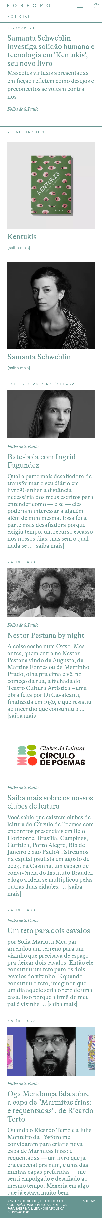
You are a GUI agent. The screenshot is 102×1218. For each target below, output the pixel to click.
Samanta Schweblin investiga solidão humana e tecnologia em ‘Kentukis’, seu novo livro (50, 51)
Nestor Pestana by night (45, 635)
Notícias (19, 16)
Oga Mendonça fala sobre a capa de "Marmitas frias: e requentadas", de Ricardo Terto (50, 1106)
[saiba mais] (18, 247)
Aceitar (89, 1201)
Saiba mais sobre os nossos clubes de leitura (50, 802)
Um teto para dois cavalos (48, 930)
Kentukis (22, 236)
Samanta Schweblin (39, 357)
